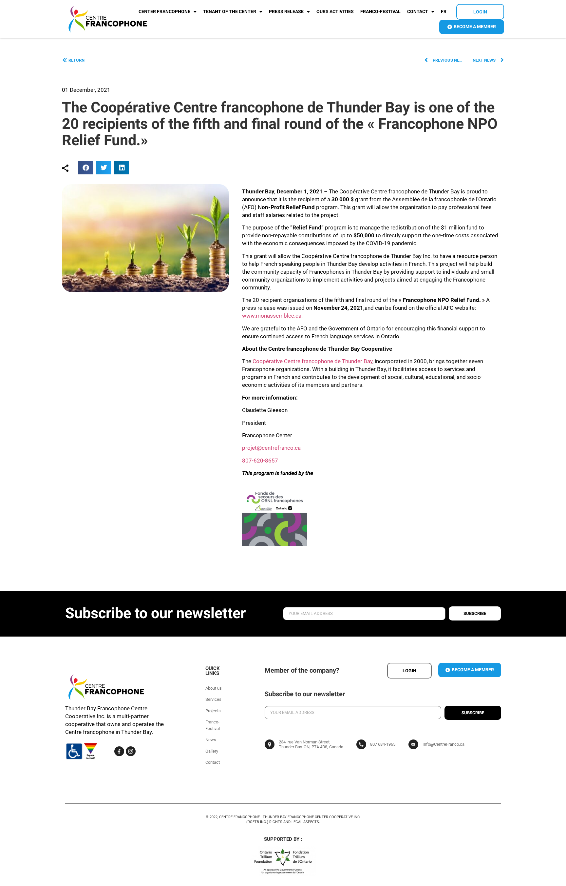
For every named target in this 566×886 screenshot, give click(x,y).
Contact (417, 11)
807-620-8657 (260, 460)
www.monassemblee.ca (271, 315)
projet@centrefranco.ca (271, 447)
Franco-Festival (380, 11)
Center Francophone (164, 11)
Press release (286, 11)
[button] (85, 167)
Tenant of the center (229, 11)
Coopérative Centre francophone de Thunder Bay (312, 361)
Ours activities (335, 11)
